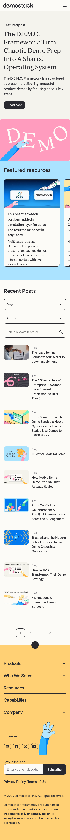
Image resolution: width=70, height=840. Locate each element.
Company (13, 712)
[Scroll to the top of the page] (35, 645)
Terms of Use (37, 782)
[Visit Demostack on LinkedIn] (7, 746)
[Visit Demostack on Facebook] (16, 746)
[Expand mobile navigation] (65, 5)
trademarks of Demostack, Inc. (25, 814)
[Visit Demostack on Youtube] (34, 746)
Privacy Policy (15, 782)
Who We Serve (18, 675)
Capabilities (15, 700)
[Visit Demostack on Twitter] (25, 746)
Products (12, 663)
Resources (14, 688)
